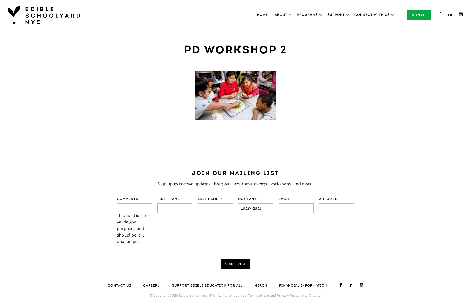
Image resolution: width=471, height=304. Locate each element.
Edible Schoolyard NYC (44, 15)
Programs (307, 15)
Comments (127, 199)
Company (249, 199)
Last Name (210, 199)
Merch (260, 285)
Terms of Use (258, 295)
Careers (151, 285)
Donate (419, 15)
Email (286, 199)
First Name (170, 199)
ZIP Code (328, 199)
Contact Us (119, 285)
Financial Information (303, 285)
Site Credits (311, 295)
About (281, 15)
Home (262, 15)
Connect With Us (372, 15)
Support (336, 15)
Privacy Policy (288, 295)
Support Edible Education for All (207, 285)
